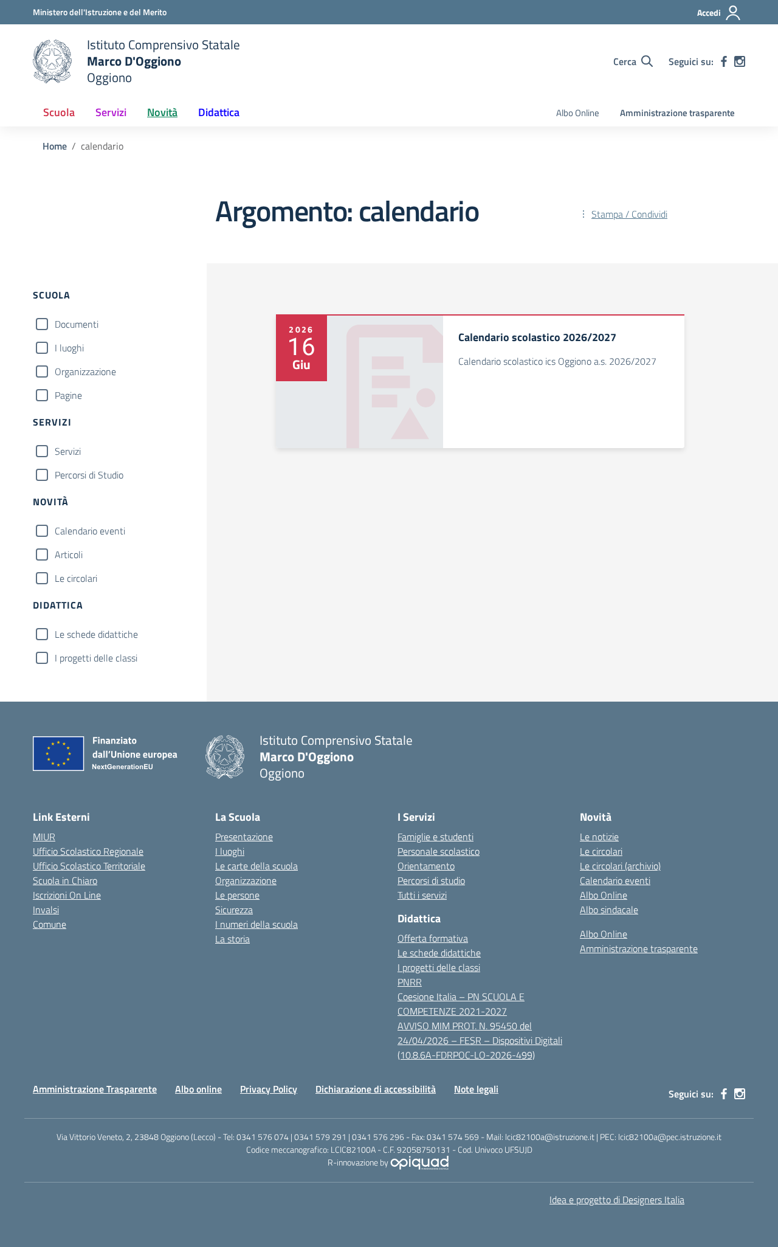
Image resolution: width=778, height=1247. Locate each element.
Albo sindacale (609, 909)
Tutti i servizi (422, 895)
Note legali (476, 1089)
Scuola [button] (59, 112)
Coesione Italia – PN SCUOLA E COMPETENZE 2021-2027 (461, 1003)
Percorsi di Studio (89, 475)
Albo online (198, 1089)
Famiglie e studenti (435, 836)
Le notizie (599, 836)
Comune (49, 924)
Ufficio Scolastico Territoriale (89, 865)
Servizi (68, 451)
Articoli (69, 554)
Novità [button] (162, 112)
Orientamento (426, 865)
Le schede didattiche (96, 634)
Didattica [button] (218, 112)
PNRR (410, 982)
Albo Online (577, 113)
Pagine (68, 395)
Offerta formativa (433, 938)
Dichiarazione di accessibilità (375, 1089)
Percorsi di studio (431, 880)
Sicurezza (234, 909)
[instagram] (739, 61)
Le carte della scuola (256, 865)
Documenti (76, 324)
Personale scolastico (439, 851)
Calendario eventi (90, 530)
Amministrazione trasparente (677, 113)
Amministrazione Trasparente (95, 1089)
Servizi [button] (110, 112)
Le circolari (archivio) (620, 865)
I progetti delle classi (96, 658)
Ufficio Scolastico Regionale (88, 851)
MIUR (44, 836)
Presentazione (244, 836)
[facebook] (723, 61)
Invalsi (46, 909)
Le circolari (76, 578)
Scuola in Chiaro (65, 880)
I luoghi (69, 347)
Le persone (237, 895)
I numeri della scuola (256, 924)
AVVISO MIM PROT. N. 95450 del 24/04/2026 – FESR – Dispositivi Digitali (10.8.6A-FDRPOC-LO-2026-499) (480, 1040)
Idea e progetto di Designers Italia (616, 1199)
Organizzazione (85, 371)
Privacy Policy (268, 1089)
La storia (232, 938)
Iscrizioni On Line (67, 895)
